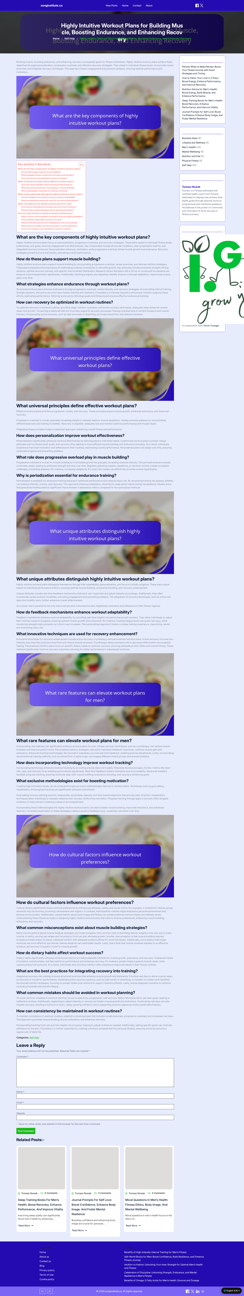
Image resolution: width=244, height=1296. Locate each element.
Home (125, 5)
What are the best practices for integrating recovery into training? (49, 223)
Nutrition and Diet (191, 156)
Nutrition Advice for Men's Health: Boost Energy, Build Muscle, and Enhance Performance (199, 92)
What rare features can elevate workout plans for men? (45, 204)
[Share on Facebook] (197, 5)
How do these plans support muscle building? (41, 172)
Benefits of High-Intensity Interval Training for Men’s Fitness (155, 1252)
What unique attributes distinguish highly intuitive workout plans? (50, 194)
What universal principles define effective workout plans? (46, 181)
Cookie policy (47, 1279)
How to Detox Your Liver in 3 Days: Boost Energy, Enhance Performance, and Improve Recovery (201, 81)
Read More (24, 1225)
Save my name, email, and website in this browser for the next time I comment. (60, 1124)
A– (50, 1291)
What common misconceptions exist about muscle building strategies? (52, 216)
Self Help (69, 38)
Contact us (45, 1261)
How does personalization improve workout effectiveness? (46, 184)
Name (20, 1091)
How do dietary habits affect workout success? (41, 219)
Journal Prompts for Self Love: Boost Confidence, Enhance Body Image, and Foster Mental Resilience (202, 115)
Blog (42, 1265)
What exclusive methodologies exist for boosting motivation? (47, 210)
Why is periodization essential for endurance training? (44, 191)
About (149, 5)
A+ (42, 1291)
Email (20, 1102)
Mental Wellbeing (191, 151)
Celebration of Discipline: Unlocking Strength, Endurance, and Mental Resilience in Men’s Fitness (160, 1274)
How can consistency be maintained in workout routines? (46, 229)
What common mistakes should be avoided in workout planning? (49, 226)
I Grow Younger (211, 325)
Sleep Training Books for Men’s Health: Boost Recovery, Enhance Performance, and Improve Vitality (40, 1204)
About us (44, 1256)
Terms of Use (47, 1274)
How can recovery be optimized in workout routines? (44, 178)
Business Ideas (189, 138)
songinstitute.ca (51, 5)
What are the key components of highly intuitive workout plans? (49, 169)
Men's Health (189, 147)
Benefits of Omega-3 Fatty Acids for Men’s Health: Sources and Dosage (161, 1280)
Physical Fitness (190, 160)
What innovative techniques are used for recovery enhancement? (49, 200)
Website (20, 1113)
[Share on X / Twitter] (201, 5)
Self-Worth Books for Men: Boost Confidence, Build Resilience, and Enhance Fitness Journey (164, 1258)
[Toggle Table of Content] (80, 164)
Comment (22, 1056)
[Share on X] (193, 1291)
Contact (137, 5)
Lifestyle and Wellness (193, 142)
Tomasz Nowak (29, 1193)
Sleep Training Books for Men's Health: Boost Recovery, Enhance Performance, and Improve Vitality (202, 104)
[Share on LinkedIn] (198, 1291)
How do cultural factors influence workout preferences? (45, 213)
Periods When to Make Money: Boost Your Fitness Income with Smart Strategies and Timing (201, 70)
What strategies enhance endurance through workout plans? (47, 175)
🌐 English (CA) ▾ (231, 1290)
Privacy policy (47, 1270)
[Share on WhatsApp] (202, 1291)
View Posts (111, 5)
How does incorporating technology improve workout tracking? (48, 207)
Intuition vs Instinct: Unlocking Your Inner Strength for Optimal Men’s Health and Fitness (163, 1266)
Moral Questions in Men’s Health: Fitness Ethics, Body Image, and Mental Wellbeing (146, 1204)
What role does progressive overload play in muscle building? (47, 188)
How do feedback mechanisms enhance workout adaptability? (48, 197)
